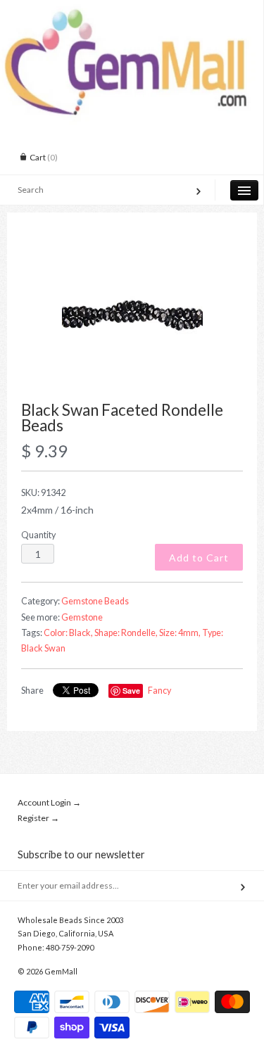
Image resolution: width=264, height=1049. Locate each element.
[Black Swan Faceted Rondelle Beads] (132, 314)
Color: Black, (68, 633)
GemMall (60, 971)
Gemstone (82, 617)
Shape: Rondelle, (126, 633)
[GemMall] (131, 12)
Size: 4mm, (180, 633)
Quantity (38, 535)
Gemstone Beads (95, 601)
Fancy (159, 690)
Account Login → (49, 802)
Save (131, 690)
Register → (38, 818)
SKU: (43, 493)
